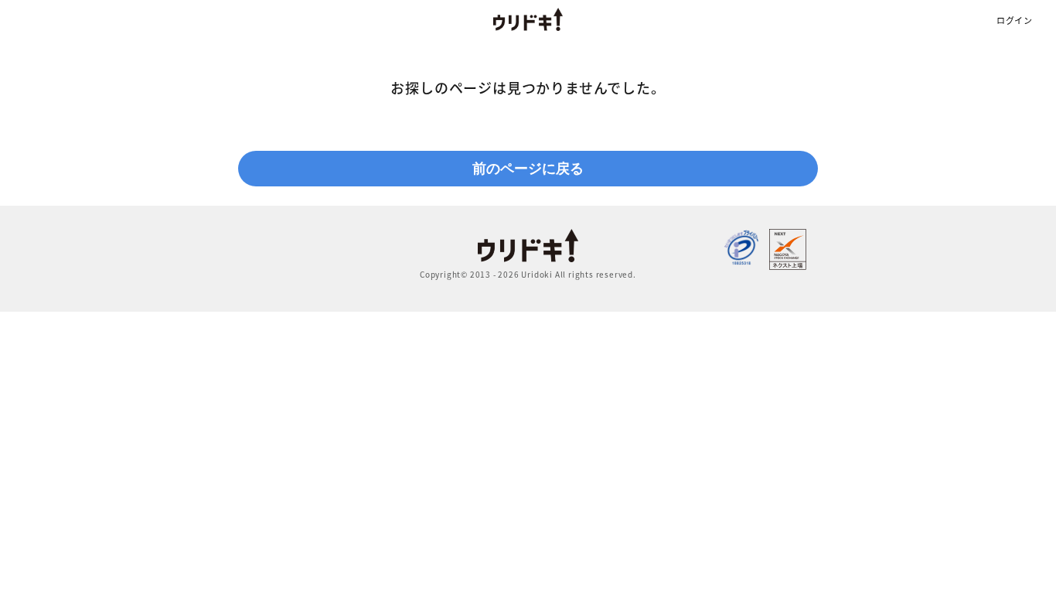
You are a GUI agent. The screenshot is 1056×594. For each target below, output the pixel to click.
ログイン (1014, 20)
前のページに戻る (528, 168)
